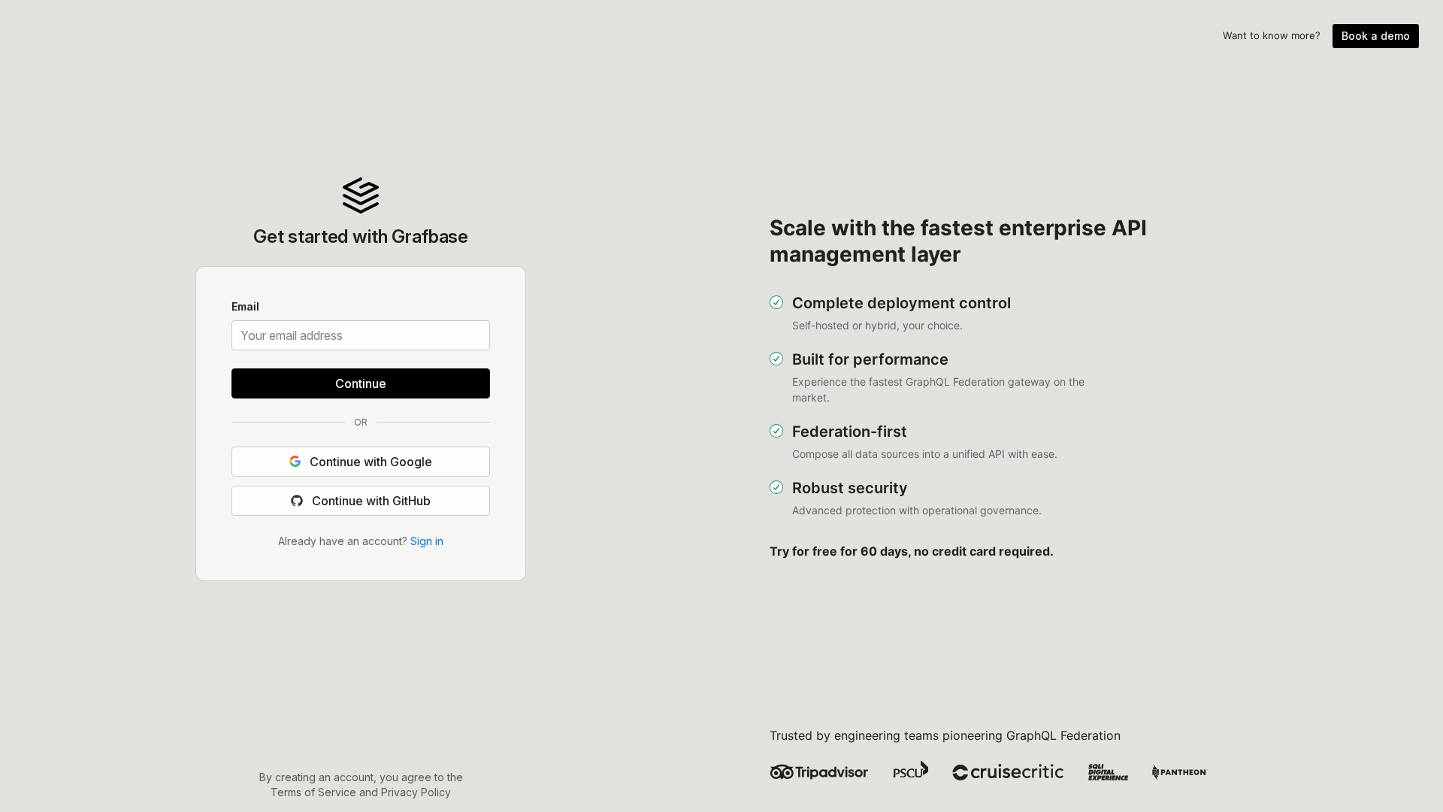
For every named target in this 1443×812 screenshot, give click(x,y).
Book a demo (1376, 35)
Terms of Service (313, 792)
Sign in (426, 540)
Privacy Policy (416, 792)
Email (245, 307)
